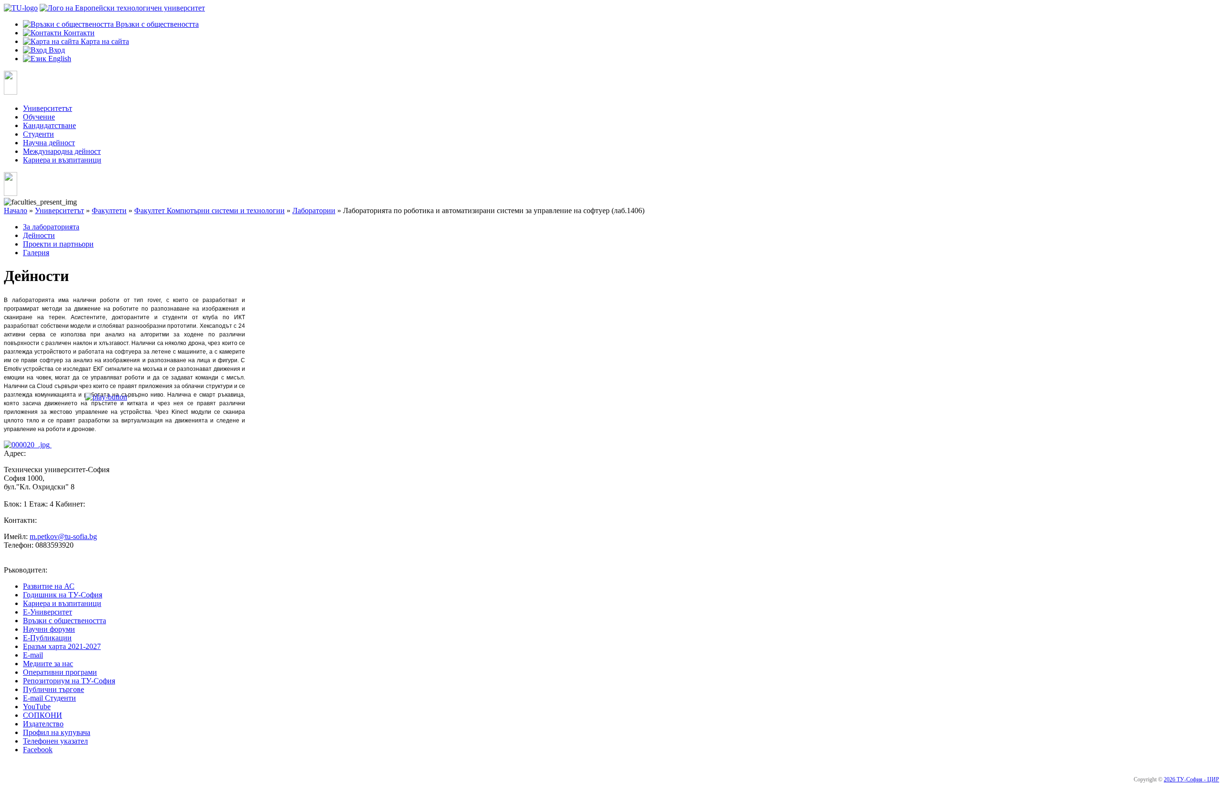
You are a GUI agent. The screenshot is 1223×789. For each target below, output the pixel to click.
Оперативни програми (60, 672)
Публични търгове (53, 689)
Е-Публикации (47, 638)
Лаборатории (313, 210)
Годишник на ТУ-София (62, 595)
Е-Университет (47, 612)
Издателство (43, 724)
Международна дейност (62, 151)
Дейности (39, 235)
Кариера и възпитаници (62, 160)
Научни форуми (49, 629)
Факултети (109, 210)
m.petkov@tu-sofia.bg (63, 536)
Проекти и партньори (58, 244)
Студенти (38, 134)
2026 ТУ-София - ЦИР (1191, 779)
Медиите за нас (48, 663)
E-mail (33, 655)
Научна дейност (49, 143)
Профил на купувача (56, 732)
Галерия (36, 253)
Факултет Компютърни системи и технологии (209, 210)
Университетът (47, 108)
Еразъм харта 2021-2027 (62, 646)
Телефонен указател (55, 741)
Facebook (38, 750)
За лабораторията (51, 227)
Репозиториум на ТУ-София (69, 681)
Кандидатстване (49, 125)
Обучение (39, 117)
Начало (15, 210)
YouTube (37, 707)
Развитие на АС (49, 586)
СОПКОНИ (42, 715)
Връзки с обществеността (64, 620)
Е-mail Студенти (49, 698)
